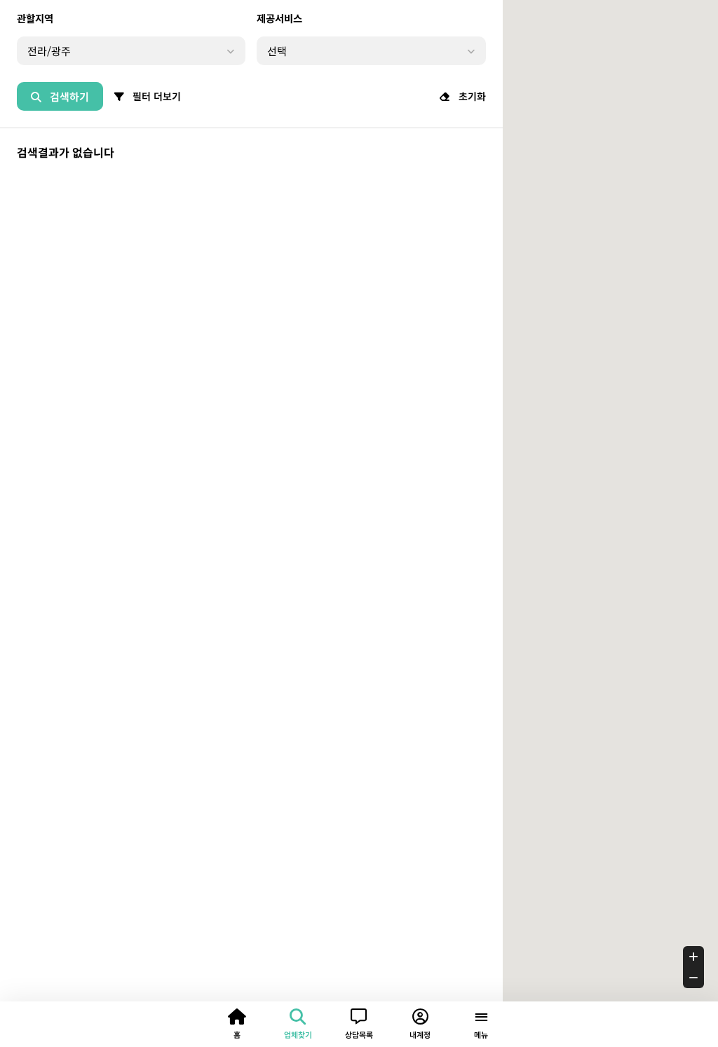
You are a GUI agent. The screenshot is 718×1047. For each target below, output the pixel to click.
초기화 (471, 96)
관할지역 (35, 18)
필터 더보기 (155, 96)
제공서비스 (279, 18)
